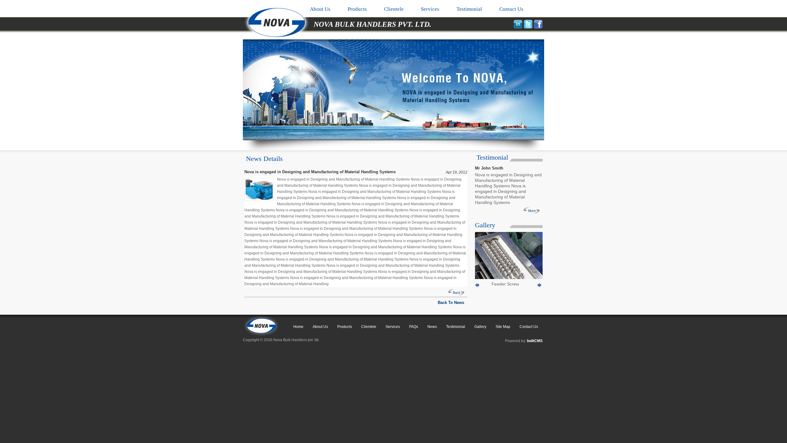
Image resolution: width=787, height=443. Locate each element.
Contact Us (511, 9)
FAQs (413, 327)
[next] (540, 286)
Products (357, 9)
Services (430, 9)
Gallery (480, 327)
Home (298, 327)
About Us (320, 9)
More (532, 211)
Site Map (503, 327)
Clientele (394, 9)
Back (457, 292)
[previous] (477, 286)
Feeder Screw (505, 283)
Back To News (451, 302)
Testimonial (469, 9)
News (432, 327)
